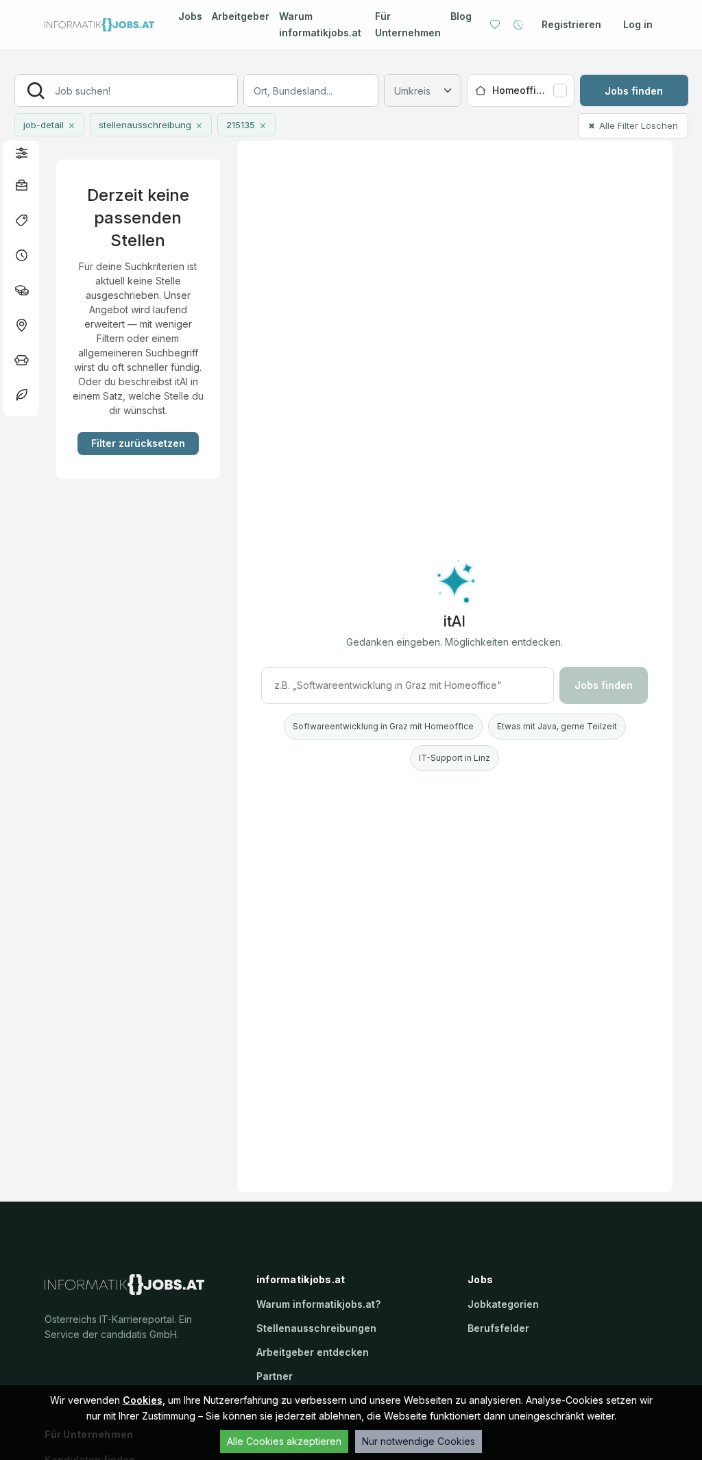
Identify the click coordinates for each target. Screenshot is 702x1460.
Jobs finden (634, 91)
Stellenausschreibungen (316, 1328)
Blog (461, 16)
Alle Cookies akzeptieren (284, 1441)
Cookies (142, 1400)
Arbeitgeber (240, 16)
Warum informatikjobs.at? (318, 1304)
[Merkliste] (495, 24)
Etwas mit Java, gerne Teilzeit (557, 726)
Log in (638, 24)
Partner (274, 1376)
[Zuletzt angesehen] (518, 24)
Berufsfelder (498, 1328)
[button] (21, 153)
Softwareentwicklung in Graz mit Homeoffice (383, 726)
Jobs (190, 16)
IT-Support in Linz (454, 758)
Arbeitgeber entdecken (312, 1352)
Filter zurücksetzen (138, 443)
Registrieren (571, 24)
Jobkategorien (503, 1304)
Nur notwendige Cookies (418, 1441)
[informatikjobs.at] (99, 25)
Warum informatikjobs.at (320, 24)
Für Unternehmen (408, 24)
